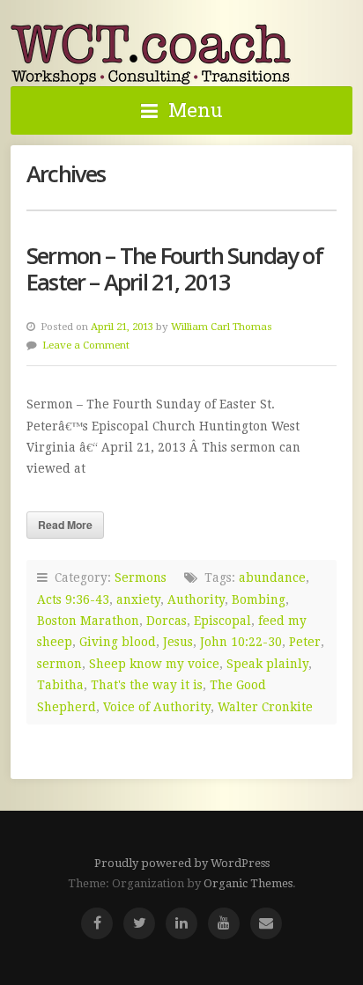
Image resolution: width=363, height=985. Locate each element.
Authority (196, 599)
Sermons (141, 577)
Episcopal (222, 621)
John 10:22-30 (241, 642)
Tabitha (60, 685)
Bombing (258, 599)
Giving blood (117, 642)
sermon (59, 664)
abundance (272, 577)
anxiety (138, 599)
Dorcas (166, 621)
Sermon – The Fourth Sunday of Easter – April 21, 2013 (174, 269)
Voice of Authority (157, 707)
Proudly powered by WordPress (182, 863)
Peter (305, 642)
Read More (65, 525)
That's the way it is (147, 685)
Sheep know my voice (154, 664)
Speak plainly (267, 664)
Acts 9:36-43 (73, 599)
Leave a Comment (86, 345)
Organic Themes (248, 883)
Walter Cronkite (265, 707)
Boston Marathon (88, 621)
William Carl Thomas (221, 326)
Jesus (178, 642)
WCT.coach (152, 53)
